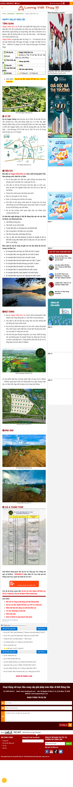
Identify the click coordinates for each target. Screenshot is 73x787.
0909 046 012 (10, 3)
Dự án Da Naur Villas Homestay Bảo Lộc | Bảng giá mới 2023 (22, 671)
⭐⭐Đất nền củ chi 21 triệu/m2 (13, 648)
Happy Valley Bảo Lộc (13, 19)
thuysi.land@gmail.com (28, 691)
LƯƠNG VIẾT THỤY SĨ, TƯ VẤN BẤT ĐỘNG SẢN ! (63, 284)
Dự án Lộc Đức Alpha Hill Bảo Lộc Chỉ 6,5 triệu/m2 (24, 605)
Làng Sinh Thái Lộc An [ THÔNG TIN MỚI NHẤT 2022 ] (20, 665)
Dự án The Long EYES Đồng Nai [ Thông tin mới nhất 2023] (21, 636)
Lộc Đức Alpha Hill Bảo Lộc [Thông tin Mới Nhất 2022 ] (20, 662)
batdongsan (14, 625)
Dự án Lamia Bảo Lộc (10, 645)
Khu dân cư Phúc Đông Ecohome (62, 292)
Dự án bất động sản (8, 743)
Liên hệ (4, 748)
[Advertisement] (60, 179)
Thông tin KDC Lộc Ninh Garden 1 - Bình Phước (18, 639)
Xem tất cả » (42, 629)
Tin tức (4, 745)
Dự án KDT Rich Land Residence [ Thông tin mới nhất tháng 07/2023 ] (24, 632)
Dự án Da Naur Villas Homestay (26, 594)
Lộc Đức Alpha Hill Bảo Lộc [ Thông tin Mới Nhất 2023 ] (20, 668)
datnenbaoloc (22, 625)
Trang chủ (5, 741)
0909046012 (19, 574)
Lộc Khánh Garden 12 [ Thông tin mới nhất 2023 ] (18, 642)
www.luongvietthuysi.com (39, 694)
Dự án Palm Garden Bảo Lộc (12, 659)
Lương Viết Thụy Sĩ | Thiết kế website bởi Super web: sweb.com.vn (30, 756)
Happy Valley (6, 39)
